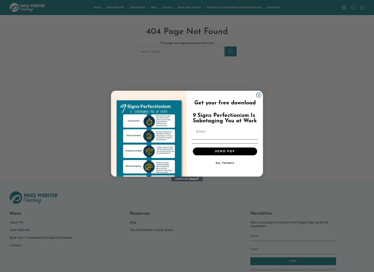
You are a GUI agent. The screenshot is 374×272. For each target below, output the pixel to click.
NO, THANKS (225, 163)
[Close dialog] (258, 95)
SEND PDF (225, 151)
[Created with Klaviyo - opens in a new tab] (187, 179)
